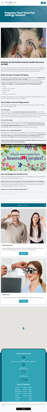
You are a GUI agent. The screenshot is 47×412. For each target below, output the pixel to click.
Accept (23, 409)
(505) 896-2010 (23, 368)
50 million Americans (6, 79)
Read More (23, 253)
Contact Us (23, 301)
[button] (2, 3)
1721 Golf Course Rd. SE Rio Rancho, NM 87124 (23, 361)
